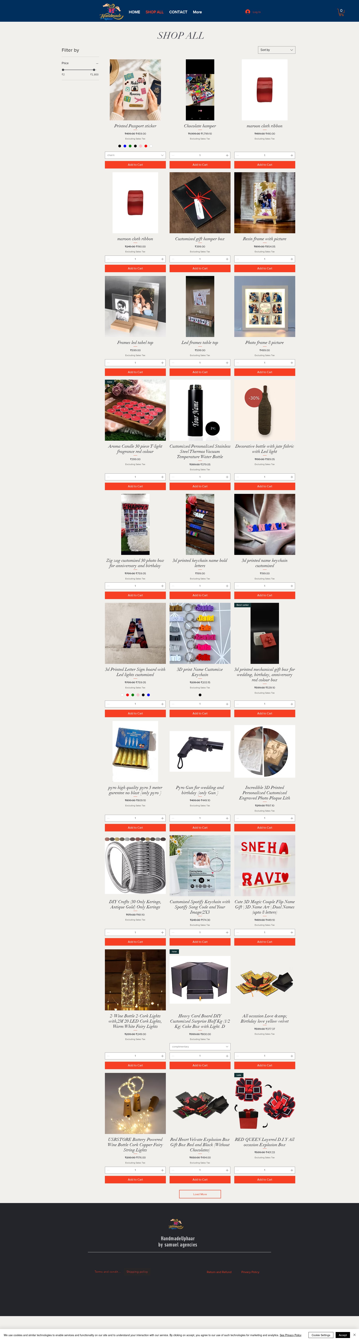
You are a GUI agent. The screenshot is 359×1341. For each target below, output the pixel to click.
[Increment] (227, 155)
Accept (343, 1335)
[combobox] (276, 50)
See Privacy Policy (290, 1335)
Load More (200, 1194)
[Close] (354, 1335)
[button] (341, 12)
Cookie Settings (321, 1335)
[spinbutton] (200, 155)
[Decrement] (172, 155)
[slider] (63, 70)
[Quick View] (135, 89)
